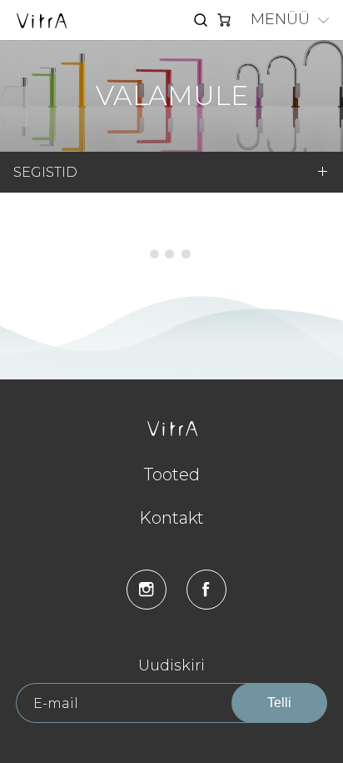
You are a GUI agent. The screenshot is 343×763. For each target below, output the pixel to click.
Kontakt (171, 518)
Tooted (172, 474)
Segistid (45, 172)
